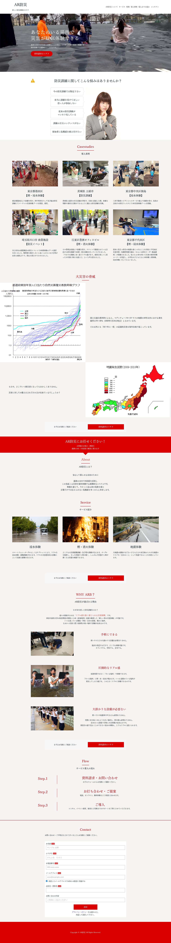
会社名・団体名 (51, 886)
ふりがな (49, 853)
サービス (122, 7)
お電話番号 (50, 863)
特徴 (128, 7)
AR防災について (112, 7)
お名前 (48, 843)
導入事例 (134, 7)
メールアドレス (51, 873)
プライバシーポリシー (80, 912)
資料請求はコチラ (41, 54)
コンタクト (155, 7)
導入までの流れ (144, 7)
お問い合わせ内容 (52, 896)
